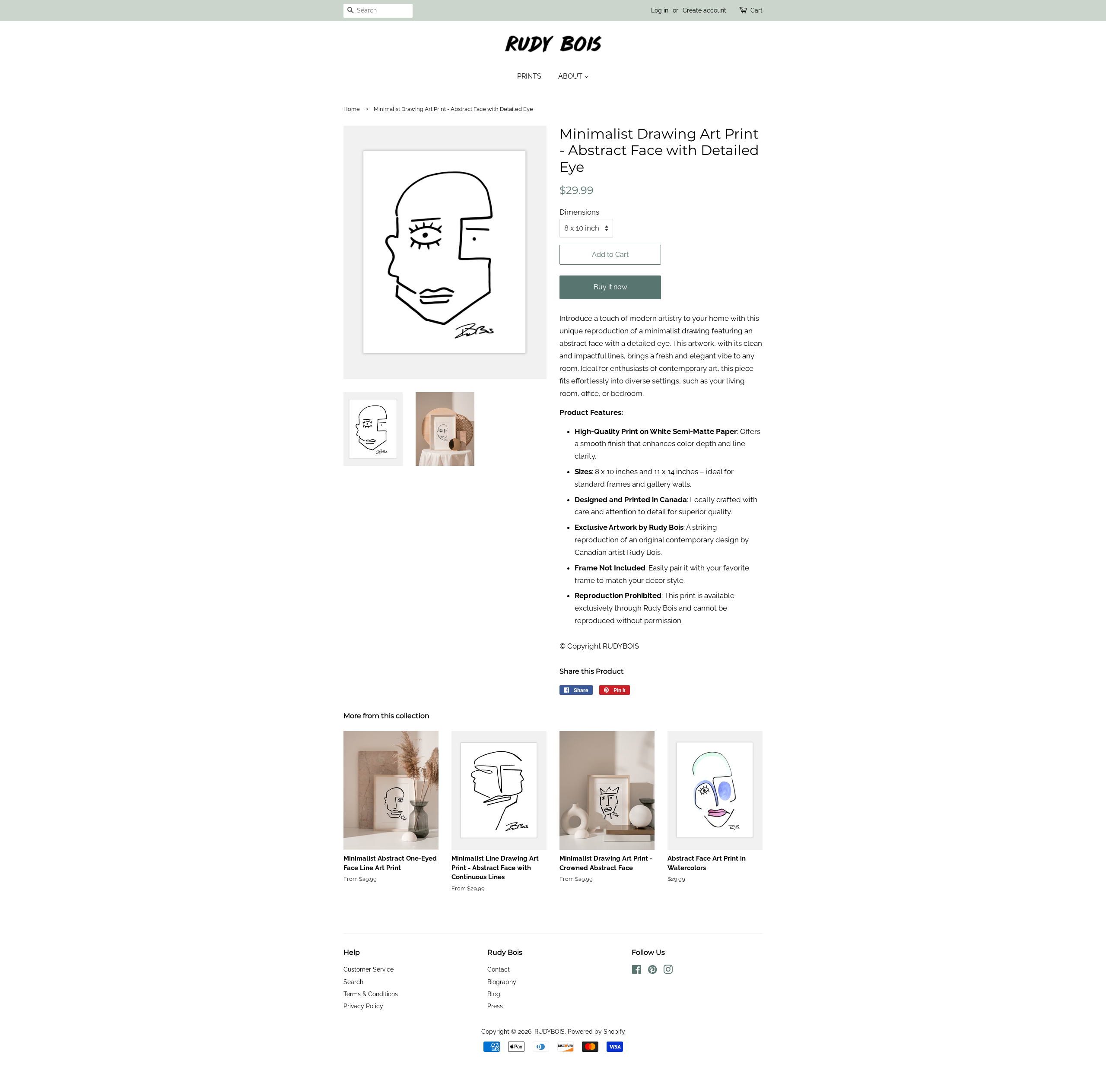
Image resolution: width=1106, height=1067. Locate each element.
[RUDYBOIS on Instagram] (668, 971)
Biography (501, 981)
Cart (756, 10)
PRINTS (529, 76)
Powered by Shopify (596, 1031)
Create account (704, 10)
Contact (498, 969)
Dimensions (579, 212)
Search (353, 981)
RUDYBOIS (549, 1031)
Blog (493, 993)
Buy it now (610, 287)
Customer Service (368, 969)
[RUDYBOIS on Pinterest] (652, 971)
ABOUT (571, 76)
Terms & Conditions (370, 993)
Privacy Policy (363, 1006)
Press (495, 1006)
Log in (659, 10)
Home (351, 109)
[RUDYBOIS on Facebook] (637, 971)
